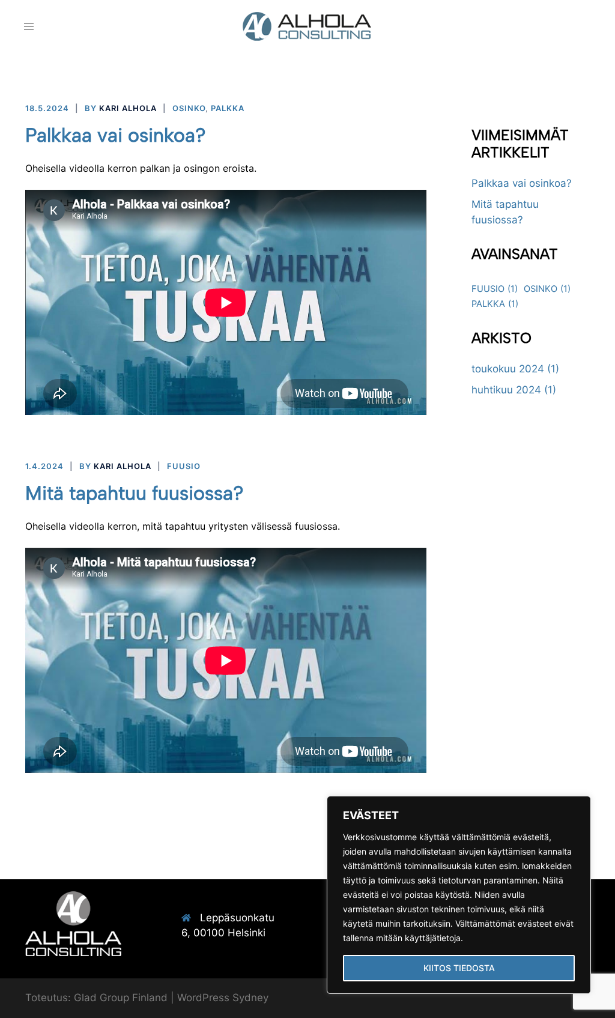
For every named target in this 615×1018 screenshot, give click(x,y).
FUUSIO (184, 466)
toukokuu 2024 (507, 369)
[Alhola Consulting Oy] (307, 26)
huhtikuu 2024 (506, 390)
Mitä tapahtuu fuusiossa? (134, 493)
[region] (459, 895)
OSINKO (188, 108)
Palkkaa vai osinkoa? (115, 135)
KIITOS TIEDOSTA (459, 968)
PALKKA (227, 108)
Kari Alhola (128, 108)
